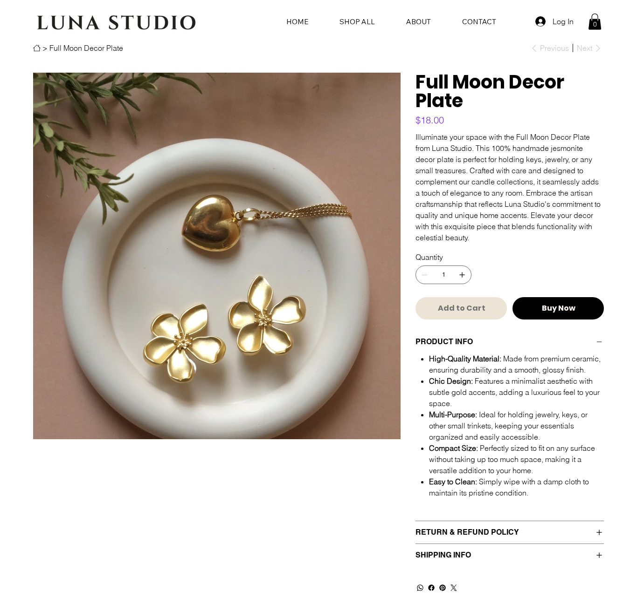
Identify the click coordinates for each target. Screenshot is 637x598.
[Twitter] (453, 587)
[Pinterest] (442, 587)
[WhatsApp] (420, 587)
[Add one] (462, 274)
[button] (595, 22)
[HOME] (37, 48)
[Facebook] (431, 587)
